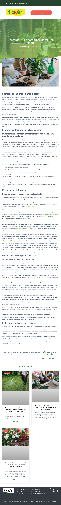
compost (46, 214)
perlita (29, 206)
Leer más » (15, 421)
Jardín (39, 46)
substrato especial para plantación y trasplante (14, 241)
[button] (43, 358)
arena (33, 206)
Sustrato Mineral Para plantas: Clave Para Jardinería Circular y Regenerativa (45, 407)
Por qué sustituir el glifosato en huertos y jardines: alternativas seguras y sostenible (15, 409)
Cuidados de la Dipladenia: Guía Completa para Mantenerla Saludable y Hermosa (15, 464)
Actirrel (41, 307)
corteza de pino (19, 228)
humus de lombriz (54, 214)
